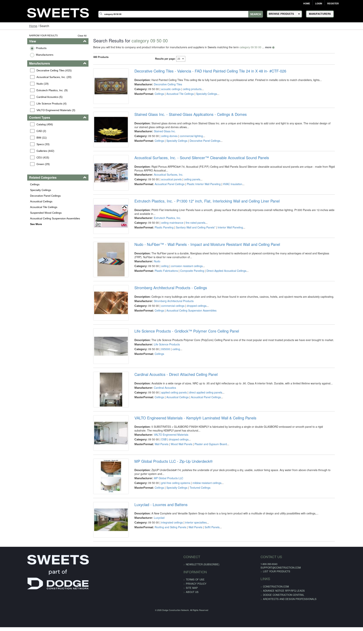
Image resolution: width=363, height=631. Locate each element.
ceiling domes (161, 142)
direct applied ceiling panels (197, 436)
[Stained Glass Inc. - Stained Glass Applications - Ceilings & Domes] (100, 139)
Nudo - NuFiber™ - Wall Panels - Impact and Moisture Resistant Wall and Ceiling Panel (199, 269)
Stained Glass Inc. (157, 137)
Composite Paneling (184, 296)
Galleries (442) (22, 150)
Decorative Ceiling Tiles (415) (31, 70)
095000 (157, 387)
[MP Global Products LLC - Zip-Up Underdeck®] (100, 536)
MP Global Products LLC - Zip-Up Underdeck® (165, 518)
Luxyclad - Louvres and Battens (153, 567)
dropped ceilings (189, 337)
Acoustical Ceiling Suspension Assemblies (31, 218)
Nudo (149, 286)
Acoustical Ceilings (17, 201)
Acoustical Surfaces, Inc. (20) (30, 77)
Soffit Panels (204, 590)
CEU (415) (19, 157)
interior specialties (188, 585)
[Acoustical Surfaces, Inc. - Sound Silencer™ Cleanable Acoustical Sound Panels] (100, 189)
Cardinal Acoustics (157, 432)
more (254, 47)
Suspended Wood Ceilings (22, 212)
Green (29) (20, 164)
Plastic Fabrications (158, 296)
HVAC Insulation (224, 197)
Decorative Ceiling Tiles (160, 84)
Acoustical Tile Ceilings (20, 207)
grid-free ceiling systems (167, 536)
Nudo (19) (19, 83)
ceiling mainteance (164, 238)
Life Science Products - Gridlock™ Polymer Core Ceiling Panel (178, 369)
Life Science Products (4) (28, 103)
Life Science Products (159, 382)
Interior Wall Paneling (222, 243)
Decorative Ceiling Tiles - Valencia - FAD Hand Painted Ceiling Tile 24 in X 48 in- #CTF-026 (202, 71)
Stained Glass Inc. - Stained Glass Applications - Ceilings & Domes (182, 120)
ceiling (157, 291)
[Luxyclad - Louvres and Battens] (100, 586)
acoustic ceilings (163, 89)
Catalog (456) (21, 124)
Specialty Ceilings (16, 190)
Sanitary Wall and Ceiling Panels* (187, 243)
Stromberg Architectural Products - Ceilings (162, 319)
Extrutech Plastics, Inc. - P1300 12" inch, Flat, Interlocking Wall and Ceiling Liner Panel (199, 220)
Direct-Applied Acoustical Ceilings (218, 296)
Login (318, 3)
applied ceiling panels (166, 436)
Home (306, 3)
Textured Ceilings (192, 540)
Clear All (67, 35)
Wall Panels (154, 494)
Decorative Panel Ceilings (21, 195)
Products (17, 48)
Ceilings (11, 184)
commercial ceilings (165, 337)
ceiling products (184, 89)
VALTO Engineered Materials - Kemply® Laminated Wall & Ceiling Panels (187, 468)
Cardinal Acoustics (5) (26, 96)
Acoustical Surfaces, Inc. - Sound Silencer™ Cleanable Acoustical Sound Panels (193, 170)
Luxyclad (151, 581)
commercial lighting (183, 142)
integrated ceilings (164, 585)
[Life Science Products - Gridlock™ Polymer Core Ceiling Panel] (100, 387)
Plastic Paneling (156, 243)
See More (12, 224)
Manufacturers (21, 54)
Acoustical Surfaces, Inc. (160, 187)
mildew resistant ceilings (199, 536)
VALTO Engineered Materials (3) (32, 110)
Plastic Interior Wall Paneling (196, 197)
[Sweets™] (58, 12)
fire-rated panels (187, 238)
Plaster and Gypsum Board (203, 494)
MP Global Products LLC (160, 531)
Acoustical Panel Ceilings (162, 197)
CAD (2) (18, 130)
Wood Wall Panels (173, 494)
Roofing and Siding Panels (162, 590)
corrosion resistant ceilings (179, 291)
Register (333, 3)
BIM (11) (18, 137)
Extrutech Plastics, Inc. (159, 233)
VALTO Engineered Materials (163, 485)
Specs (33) (19, 144)
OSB (156, 490)
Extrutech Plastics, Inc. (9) (29, 90)
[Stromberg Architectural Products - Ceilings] (100, 337)
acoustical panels (163, 192)
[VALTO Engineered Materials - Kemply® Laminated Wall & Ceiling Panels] (100, 486)
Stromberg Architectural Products (166, 332)
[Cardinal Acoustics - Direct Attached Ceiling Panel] (100, 437)
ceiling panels (184, 192)
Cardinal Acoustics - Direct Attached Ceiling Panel (168, 418)
